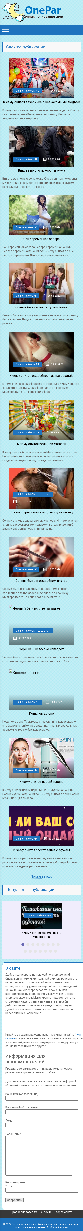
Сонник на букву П (26, 159)
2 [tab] (27, 944)
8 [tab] (58, 944)
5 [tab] (43, 944)
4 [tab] (37, 944)
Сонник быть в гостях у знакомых (41, 307)
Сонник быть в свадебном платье (41, 581)
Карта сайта (64, 1212)
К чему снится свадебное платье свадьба (41, 376)
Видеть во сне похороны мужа (41, 170)
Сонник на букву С (26, 227)
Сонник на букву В (26, 770)
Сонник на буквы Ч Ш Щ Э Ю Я (33, 494)
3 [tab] (32, 944)
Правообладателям (24, 1212)
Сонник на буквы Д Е (28, 364)
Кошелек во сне (41, 713)
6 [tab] (48, 944)
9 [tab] (25, 951)
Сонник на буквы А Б (27, 90)
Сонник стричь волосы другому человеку (41, 512)
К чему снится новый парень (41, 782)
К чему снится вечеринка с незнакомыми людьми (41, 102)
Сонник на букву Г (26, 295)
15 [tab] (55, 951)
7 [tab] (53, 944)
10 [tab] (30, 951)
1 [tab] (22, 944)
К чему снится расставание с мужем (41, 850)
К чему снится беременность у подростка (41, 934)
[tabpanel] (41, 921)
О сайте (46, 1212)
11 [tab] (35, 951)
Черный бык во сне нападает (41, 649)
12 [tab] (40, 951)
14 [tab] (50, 951)
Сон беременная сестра (41, 239)
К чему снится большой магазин (41, 444)
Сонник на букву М (26, 838)
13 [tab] (45, 951)
